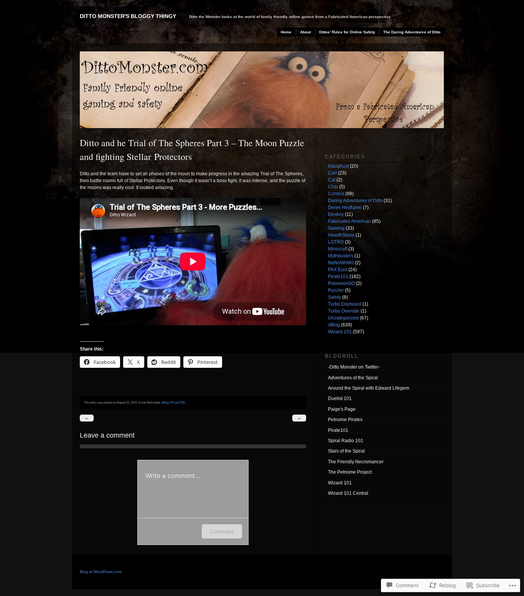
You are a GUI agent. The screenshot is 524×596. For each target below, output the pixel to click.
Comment (222, 531)
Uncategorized (343, 318)
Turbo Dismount (344, 304)
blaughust (338, 166)
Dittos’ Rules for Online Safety (347, 32)
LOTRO (336, 242)
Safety (334, 297)
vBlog (164, 402)
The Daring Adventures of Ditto (411, 32)
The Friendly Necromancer (356, 461)
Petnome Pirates (345, 419)
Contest (336, 193)
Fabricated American (349, 221)
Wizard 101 (177, 402)
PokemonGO (341, 283)
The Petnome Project (350, 472)
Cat (331, 180)
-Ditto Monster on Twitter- (354, 367)
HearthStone (341, 235)
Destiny (336, 214)
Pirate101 (338, 276)
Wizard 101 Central (348, 493)
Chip (333, 186)
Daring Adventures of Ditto (355, 200)
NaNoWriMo (341, 262)
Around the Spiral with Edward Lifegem (368, 388)
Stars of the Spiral (346, 451)
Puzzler (336, 290)
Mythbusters (340, 255)
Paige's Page (342, 409)
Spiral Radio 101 (345, 440)
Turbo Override (343, 311)
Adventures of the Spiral (353, 377)
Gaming (336, 228)
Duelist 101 (340, 398)
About (305, 32)
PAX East (337, 269)
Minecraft (337, 249)
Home (286, 32)
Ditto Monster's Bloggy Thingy (128, 16)
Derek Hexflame (345, 207)
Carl (332, 173)
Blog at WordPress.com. (101, 572)
